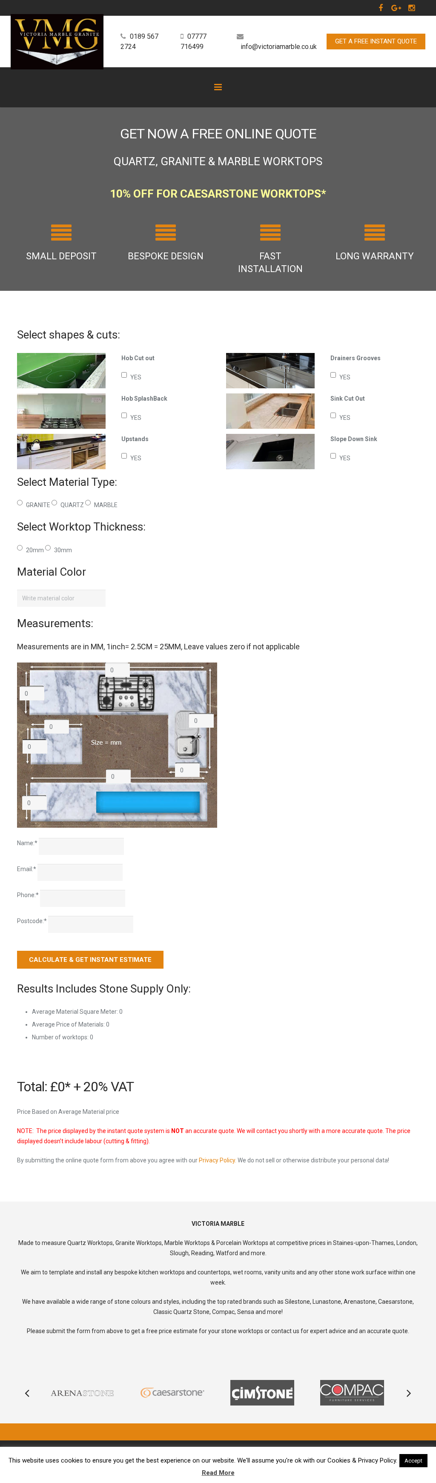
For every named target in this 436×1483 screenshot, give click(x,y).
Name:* (28, 843)
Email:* (27, 869)
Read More (218, 1473)
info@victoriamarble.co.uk (279, 47)
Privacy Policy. (217, 1160)
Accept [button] (413, 1460)
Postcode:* (32, 921)
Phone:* (28, 895)
